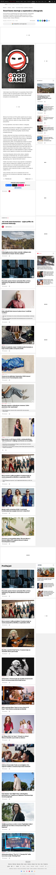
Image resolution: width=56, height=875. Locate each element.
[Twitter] (24, 871)
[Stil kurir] (20, 866)
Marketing (11, 868)
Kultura (13, 7)
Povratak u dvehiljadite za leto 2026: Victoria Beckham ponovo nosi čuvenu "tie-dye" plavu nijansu (18, 319)
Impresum (15, 868)
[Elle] (2, 1)
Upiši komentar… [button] (8, 226)
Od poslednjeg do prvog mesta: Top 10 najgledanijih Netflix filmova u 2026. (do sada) (17, 481)
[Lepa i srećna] (28, 866)
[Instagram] (27, 871)
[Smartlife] (32, 866)
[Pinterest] (29, 871)
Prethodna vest (8, 178)
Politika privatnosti (40, 868)
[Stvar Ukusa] (47, 866)
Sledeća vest (28, 178)
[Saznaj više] (53, 253)
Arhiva (45, 868)
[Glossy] (24, 866)
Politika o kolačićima (33, 868)
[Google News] (32, 871)
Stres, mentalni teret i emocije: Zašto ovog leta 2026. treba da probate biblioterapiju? (16, 411)
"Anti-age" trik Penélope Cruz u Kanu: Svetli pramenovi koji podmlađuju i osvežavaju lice (18, 316)
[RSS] (34, 871)
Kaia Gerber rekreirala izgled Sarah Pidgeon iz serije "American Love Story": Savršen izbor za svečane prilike (17, 444)
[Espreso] (17, 866)
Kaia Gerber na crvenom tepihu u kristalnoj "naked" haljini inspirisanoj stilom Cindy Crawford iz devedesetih (18, 447)
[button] (32, 21)
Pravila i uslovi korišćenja (21, 868)
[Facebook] (21, 871)
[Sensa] (36, 866)
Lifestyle (9, 7)
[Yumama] (41, 866)
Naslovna (4, 7)
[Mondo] (13, 866)
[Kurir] (8, 866)
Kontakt (28, 868)
